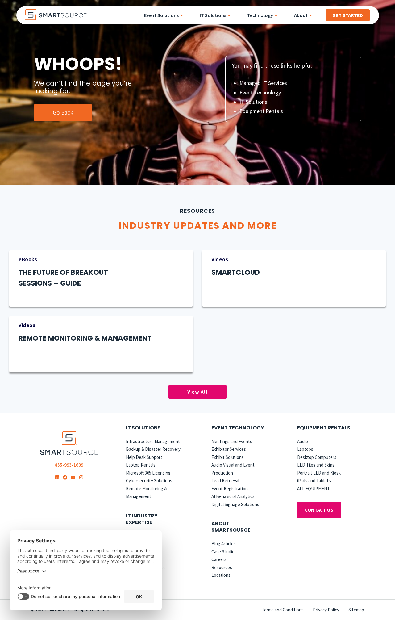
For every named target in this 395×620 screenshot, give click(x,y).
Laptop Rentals (141, 465)
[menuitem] (165, 15)
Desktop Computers (316, 457)
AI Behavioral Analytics (233, 496)
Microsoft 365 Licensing (148, 473)
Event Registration (229, 489)
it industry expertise (142, 519)
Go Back (63, 112)
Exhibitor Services (228, 449)
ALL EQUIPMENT (313, 489)
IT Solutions (253, 101)
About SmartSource (231, 527)
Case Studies (224, 552)
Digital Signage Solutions (235, 504)
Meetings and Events (231, 441)
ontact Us (319, 510)
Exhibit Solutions (227, 457)
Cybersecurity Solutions (149, 481)
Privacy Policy (326, 610)
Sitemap (356, 610)
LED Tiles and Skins (316, 465)
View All (197, 391)
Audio (302, 441)
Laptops (305, 449)
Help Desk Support (144, 457)
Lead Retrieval (225, 481)
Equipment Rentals (261, 111)
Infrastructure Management (153, 441)
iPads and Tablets (314, 481)
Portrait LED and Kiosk (319, 473)
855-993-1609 (69, 465)
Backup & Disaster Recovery (153, 449)
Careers (219, 559)
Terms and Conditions (283, 610)
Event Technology (260, 92)
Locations (221, 575)
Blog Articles (223, 544)
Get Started (347, 15)
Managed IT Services (263, 83)
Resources (221, 567)
